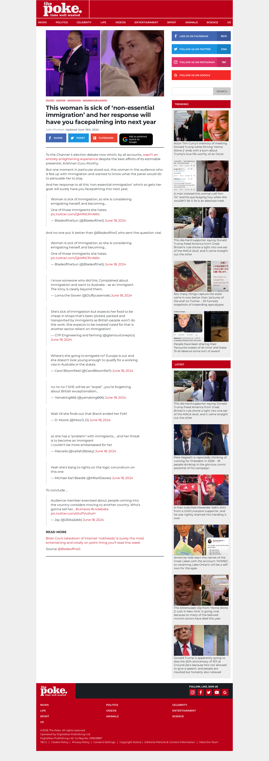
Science (212, 22)
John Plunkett (55, 129)
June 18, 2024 (115, 220)
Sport (171, 22)
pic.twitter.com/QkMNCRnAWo (75, 214)
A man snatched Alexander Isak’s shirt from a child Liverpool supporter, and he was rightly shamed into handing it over (200, 513)
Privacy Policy (81, 742)
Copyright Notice (130, 742)
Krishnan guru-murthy (95, 100)
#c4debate (100, 509)
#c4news (83, 509)
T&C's (43, 742)
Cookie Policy (59, 742)
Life (103, 22)
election (60, 100)
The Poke (62, 9)
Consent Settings (104, 742)
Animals (191, 22)
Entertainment (146, 22)
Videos (120, 22)
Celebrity (84, 22)
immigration (74, 100)
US (229, 22)
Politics (62, 22)
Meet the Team (208, 742)
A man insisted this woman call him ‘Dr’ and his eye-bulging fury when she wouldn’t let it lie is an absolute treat (200, 197)
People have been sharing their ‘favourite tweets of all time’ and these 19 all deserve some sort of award (200, 347)
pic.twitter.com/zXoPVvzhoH (73, 513)
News (42, 22)
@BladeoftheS (69, 549)
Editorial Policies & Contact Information (170, 742)
